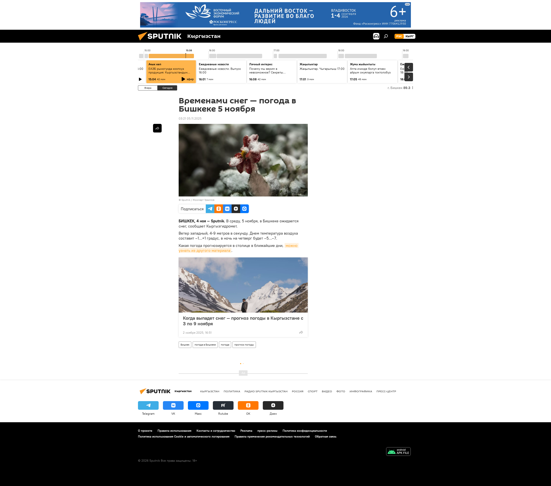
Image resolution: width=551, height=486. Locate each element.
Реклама (246, 431)
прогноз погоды (244, 344)
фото (340, 391)
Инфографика (361, 391)
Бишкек (185, 344)
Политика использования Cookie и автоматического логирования (183, 436)
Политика (232, 391)
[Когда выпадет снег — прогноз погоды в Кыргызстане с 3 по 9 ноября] (243, 285)
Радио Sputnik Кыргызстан (266, 391)
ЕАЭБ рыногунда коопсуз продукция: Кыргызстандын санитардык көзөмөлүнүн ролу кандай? (170, 74)
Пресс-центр (386, 391)
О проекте (145, 431)
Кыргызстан (209, 391)
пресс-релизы (267, 431)
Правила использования (174, 431)
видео (327, 391)
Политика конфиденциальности (305, 431)
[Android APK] (398, 452)
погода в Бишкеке (205, 344)
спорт (312, 391)
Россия (297, 391)
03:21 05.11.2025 (190, 118)
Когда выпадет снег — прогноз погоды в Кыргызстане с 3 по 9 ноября (243, 320)
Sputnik (185, 199)
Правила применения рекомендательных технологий (272, 436)
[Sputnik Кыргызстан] (161, 42)
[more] (301, 332)
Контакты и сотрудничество (216, 431)
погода (225, 344)
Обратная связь (325, 436)
